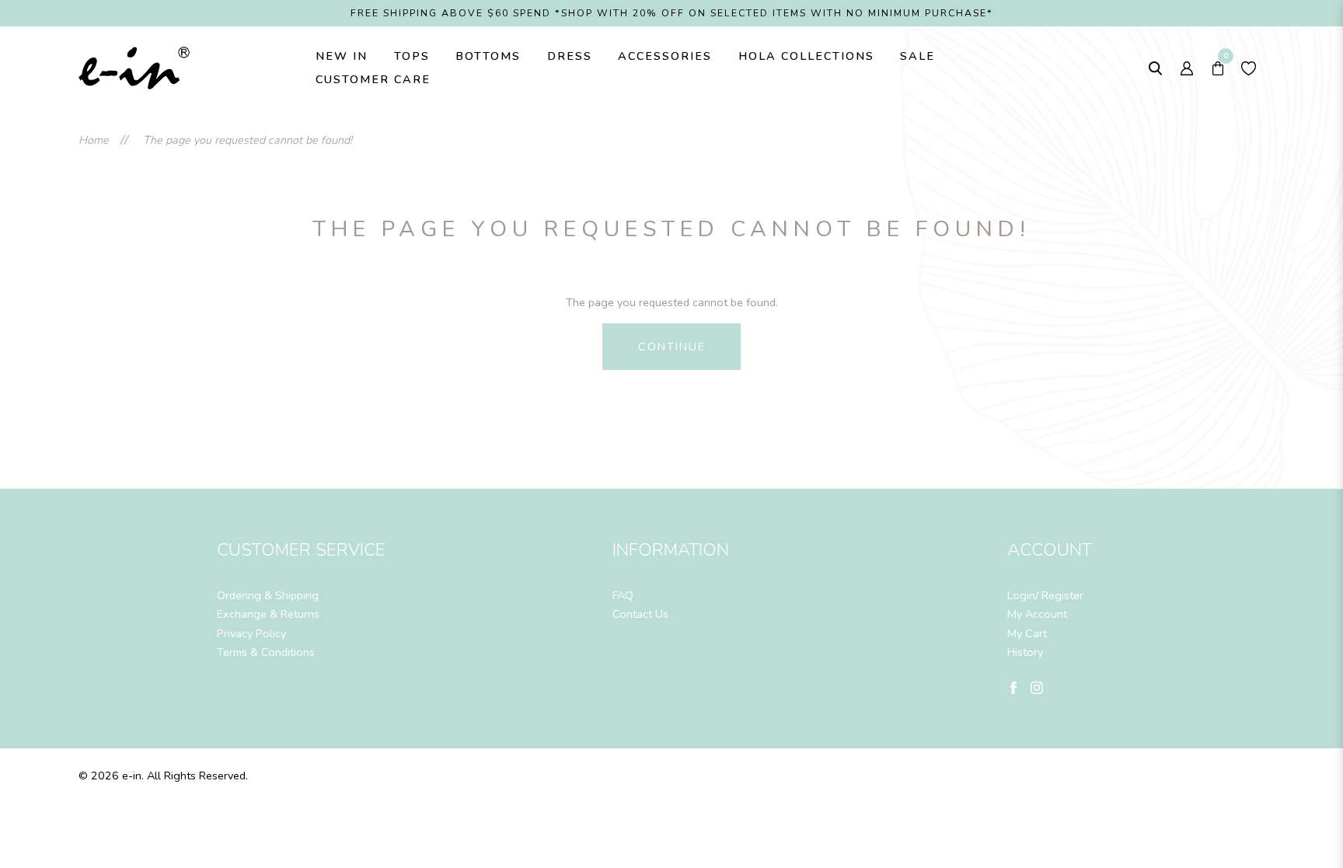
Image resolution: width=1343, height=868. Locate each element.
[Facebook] (1013, 687)
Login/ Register (1045, 595)
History (1025, 652)
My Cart (1027, 633)
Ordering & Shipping (268, 595)
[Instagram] (1037, 687)
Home (93, 140)
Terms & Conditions (266, 652)
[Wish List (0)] (1249, 67)
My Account (1037, 614)
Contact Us (640, 614)
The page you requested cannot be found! (247, 140)
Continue (672, 346)
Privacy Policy (251, 633)
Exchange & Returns (268, 614)
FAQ (622, 595)
